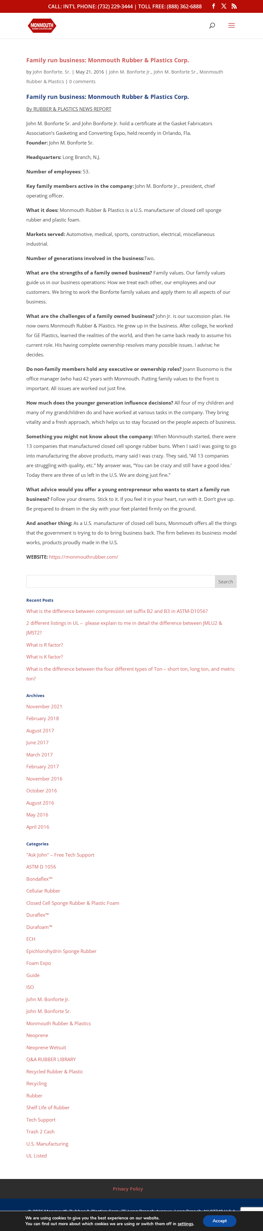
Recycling (36, 1083)
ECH (30, 939)
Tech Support (40, 1119)
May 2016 (37, 814)
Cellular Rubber (43, 890)
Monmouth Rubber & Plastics (58, 1023)
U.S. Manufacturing (47, 1143)
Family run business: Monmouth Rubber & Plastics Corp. (107, 60)
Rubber (34, 1095)
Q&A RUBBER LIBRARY (51, 1059)
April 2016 (37, 827)
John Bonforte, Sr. (52, 72)
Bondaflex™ (39, 879)
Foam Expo (38, 963)
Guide (32, 975)
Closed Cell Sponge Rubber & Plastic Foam (72, 903)
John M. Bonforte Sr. (175, 72)
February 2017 (42, 766)
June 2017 (37, 742)
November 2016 (44, 778)
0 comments (82, 81)
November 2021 (44, 706)
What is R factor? (44, 645)
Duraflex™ (37, 915)
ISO (30, 987)
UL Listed (36, 1155)
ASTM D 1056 (41, 866)
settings (185, 1224)
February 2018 (42, 718)
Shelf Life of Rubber (48, 1107)
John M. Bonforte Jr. (130, 72)
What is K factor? (44, 656)
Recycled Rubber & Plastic (54, 1071)
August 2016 (40, 802)
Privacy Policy (128, 1189)
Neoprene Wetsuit (46, 1047)
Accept (220, 1221)
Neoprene (37, 1035)
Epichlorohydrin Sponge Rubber (61, 951)
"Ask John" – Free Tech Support (60, 854)
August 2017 (40, 730)
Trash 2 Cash (40, 1131)
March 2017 (39, 754)
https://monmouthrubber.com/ (83, 557)
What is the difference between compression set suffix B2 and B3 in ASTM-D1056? (117, 611)
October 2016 (41, 790)
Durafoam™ (39, 927)
